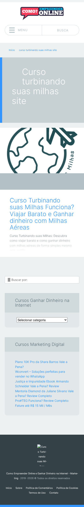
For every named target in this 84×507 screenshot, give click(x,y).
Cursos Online (39, 183)
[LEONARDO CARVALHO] (50, 182)
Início (9, 487)
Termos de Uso (37, 492)
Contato (53, 492)
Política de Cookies (67, 487)
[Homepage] (42, 13)
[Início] (42, 455)
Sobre (19, 487)
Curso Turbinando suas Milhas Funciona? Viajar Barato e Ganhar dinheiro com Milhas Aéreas (42, 214)
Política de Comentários (39, 487)
